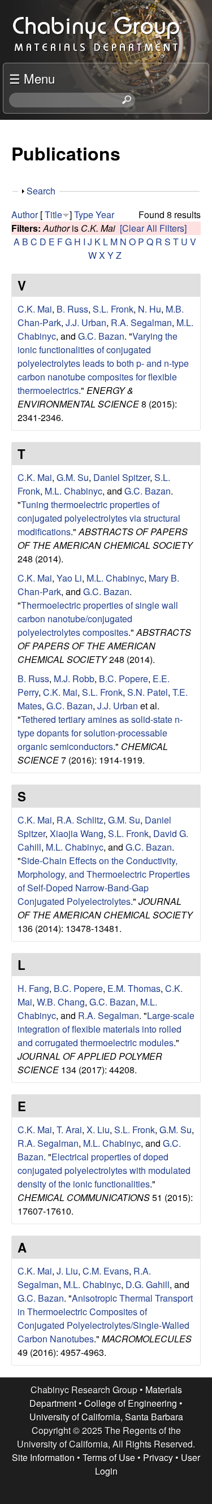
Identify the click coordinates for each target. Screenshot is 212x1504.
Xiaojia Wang (76, 833)
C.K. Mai (35, 308)
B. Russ (72, 308)
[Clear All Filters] (153, 228)
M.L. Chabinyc (73, 490)
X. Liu (98, 1129)
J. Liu (67, 1270)
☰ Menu (32, 78)
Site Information (43, 1457)
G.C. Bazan (101, 336)
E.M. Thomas (134, 988)
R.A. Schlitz (80, 819)
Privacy (158, 1457)
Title (53, 214)
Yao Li (69, 577)
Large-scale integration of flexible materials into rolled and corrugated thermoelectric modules (106, 1029)
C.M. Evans (106, 1270)
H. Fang (33, 988)
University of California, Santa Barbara (106, 1416)
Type (83, 214)
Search (41, 190)
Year (105, 214)
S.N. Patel (147, 692)
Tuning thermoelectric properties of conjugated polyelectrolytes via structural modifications (99, 518)
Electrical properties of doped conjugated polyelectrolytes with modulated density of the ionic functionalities (104, 1170)
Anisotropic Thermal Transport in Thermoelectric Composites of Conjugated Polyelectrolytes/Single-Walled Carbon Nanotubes (105, 1318)
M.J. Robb (74, 678)
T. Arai (69, 1129)
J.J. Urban (86, 322)
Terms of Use (109, 1457)
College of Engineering (130, 1403)
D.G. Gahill (148, 1284)
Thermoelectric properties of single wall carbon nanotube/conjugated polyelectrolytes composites (98, 619)
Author (24, 214)
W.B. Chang (61, 1001)
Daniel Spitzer (121, 477)
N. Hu (149, 308)
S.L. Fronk (113, 308)
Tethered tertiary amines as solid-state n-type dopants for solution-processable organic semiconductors (100, 733)
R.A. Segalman (141, 322)
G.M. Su (73, 477)
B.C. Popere (123, 678)
